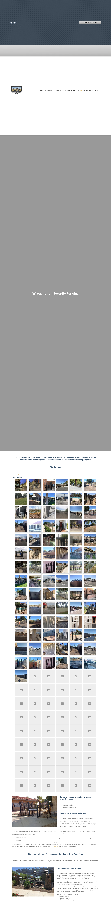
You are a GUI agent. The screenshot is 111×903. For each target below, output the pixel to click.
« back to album (16, 474)
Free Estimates (88, 90)
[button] (45, 90)
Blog (96, 90)
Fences (42, 90)
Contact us (55, 846)
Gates (49, 90)
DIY (81, 90)
